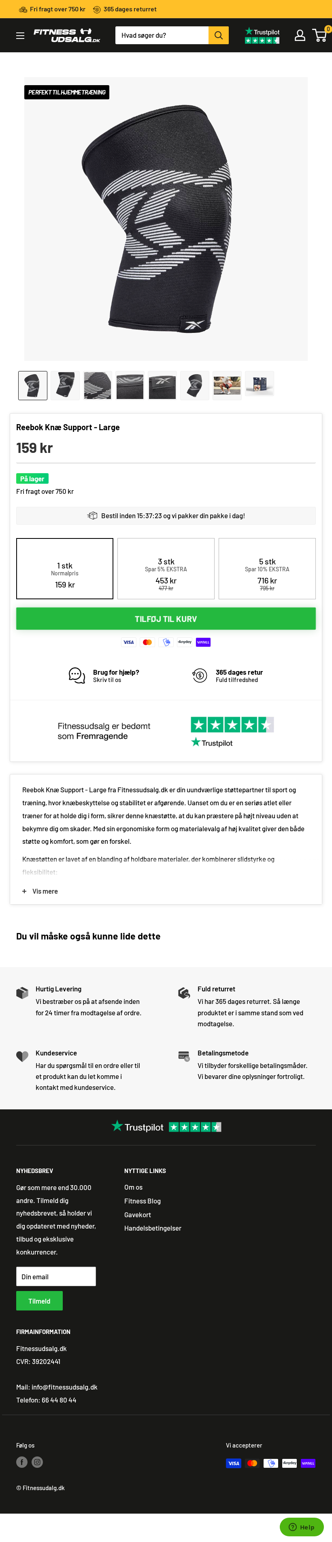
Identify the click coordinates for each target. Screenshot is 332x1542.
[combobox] (162, 35)
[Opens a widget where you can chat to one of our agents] (301, 1528)
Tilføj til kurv (166, 619)
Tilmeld (39, 1301)
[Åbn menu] (20, 35)
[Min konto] (300, 35)
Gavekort (137, 1214)
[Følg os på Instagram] (37, 1462)
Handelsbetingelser (152, 1228)
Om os (133, 1187)
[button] (65, 575)
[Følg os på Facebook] (22, 1462)
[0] (320, 35)
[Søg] (219, 35)
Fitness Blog (142, 1201)
